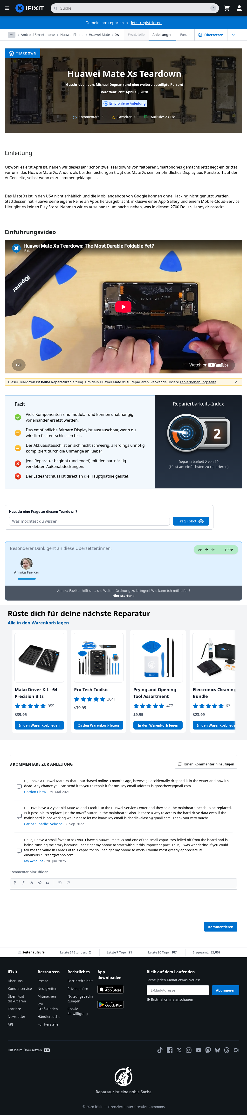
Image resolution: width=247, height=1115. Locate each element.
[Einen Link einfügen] (39, 882)
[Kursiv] (23, 882)
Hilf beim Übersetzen (25, 1050)
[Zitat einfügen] (48, 882)
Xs (117, 34)
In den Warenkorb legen (39, 725)
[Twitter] (179, 1050)
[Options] (11, 35)
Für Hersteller (49, 1024)
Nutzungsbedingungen (80, 998)
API (10, 1024)
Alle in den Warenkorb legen (38, 623)
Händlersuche (49, 1016)
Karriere (14, 1009)
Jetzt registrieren (146, 22)
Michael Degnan (109, 84)
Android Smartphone (38, 34)
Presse (43, 981)
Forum (185, 34)
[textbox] (123, 903)
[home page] (29, 8)
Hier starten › (123, 595)
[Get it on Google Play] (110, 1004)
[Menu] (7, 8)
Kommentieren (220, 927)
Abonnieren (225, 990)
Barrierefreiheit (80, 981)
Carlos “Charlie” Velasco (43, 824)
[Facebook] (169, 1050)
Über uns (15, 981)
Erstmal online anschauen (172, 999)
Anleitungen (162, 34)
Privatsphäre (78, 988)
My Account (33, 861)
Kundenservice (20, 988)
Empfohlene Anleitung (127, 103)
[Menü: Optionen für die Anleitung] (233, 35)
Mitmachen (47, 996)
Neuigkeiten (47, 988)
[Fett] (15, 882)
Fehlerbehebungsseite (198, 382)
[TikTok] (160, 1050)
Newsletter (16, 1016)
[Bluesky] (217, 1050)
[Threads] (227, 1050)
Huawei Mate (99, 34)
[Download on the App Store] (110, 989)
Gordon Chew (35, 792)
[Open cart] (227, 8)
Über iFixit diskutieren (17, 998)
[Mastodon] (208, 1050)
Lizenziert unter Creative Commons (136, 1106)
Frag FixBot (187, 521)
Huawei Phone (71, 34)
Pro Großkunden (48, 1006)
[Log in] (239, 8)
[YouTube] (198, 1050)
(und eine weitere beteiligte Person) (153, 84)
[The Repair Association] (236, 1050)
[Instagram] (189, 1050)
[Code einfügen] (31, 882)
